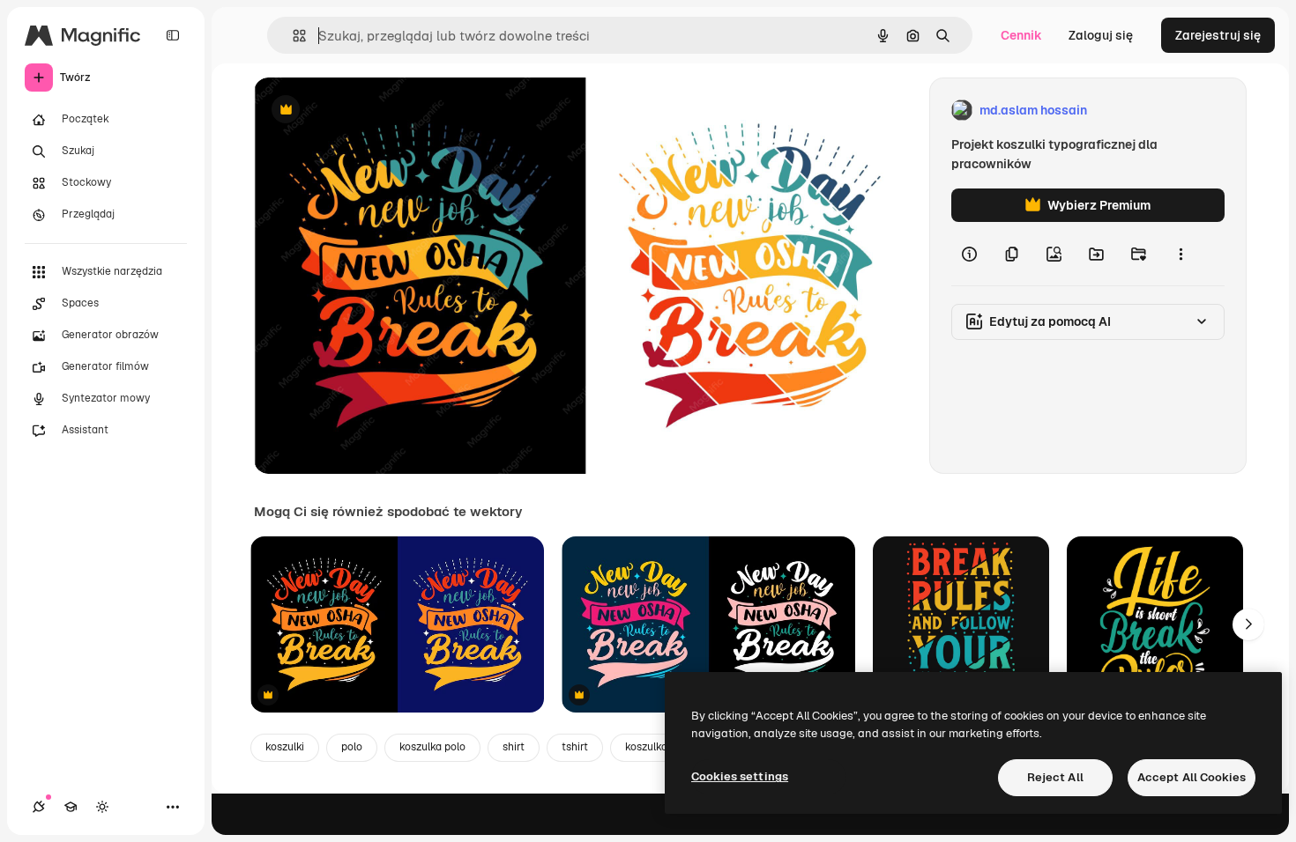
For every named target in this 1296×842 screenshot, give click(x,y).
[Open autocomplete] (292, 35)
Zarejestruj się (1218, 35)
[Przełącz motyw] (102, 807)
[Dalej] (1248, 624)
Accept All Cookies (1191, 777)
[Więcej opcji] (1180, 253)
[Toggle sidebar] (173, 35)
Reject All (1055, 777)
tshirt (575, 747)
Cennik (1021, 35)
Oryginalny (375, 110)
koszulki (284, 747)
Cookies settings (739, 776)
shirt (514, 747)
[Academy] (70, 807)
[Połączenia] (39, 807)
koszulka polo (432, 747)
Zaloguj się (1101, 35)
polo (351, 747)
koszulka (646, 747)
